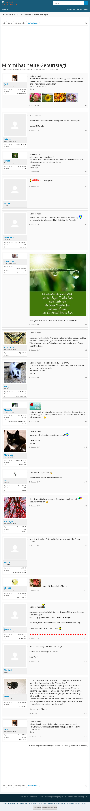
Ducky (7, 480)
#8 (86, 378)
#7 (86, 350)
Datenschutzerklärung (74, 796)
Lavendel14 (9, 237)
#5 (86, 224)
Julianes (7, 139)
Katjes (7, 161)
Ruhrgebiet (22, 638)
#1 (86, 105)
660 (25, 146)
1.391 (24, 595)
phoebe (7, 588)
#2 (86, 130)
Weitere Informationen (49, 807)
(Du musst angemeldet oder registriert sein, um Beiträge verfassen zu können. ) (58, 746)
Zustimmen (37, 807)
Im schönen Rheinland (19, 396)
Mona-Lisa (8, 455)
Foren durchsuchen (11, 14)
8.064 (24, 355)
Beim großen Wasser (19, 572)
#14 (85, 590)
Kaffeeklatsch (25, 69)
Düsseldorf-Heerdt (20, 597)
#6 (86, 325)
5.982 (24, 245)
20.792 (24, 417)
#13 (85, 546)
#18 (85, 736)
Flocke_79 (8, 521)
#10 (85, 447)
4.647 (24, 636)
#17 (85, 713)
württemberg (21, 93)
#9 (86, 421)
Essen (24, 531)
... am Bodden (21, 464)
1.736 (24, 529)
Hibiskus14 (9, 347)
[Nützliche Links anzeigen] (86, 23)
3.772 (24, 488)
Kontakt (33, 796)
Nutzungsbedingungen (54, 796)
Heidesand (9, 261)
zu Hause (23, 247)
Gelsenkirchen (21, 273)
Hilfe (41, 796)
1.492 (24, 570)
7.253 (24, 394)
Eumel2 (7, 629)
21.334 (24, 168)
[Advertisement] (45, 43)
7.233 (24, 704)
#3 (86, 172)
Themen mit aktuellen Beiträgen (34, 14)
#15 (85, 638)
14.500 (24, 91)
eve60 (7, 563)
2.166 (24, 271)
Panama (23, 490)
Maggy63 (8, 410)
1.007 (24, 462)
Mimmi (7, 697)
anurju (7, 386)
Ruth (45, 69)
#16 (85, 661)
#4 (86, 186)
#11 (85, 482)
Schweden (22, 706)
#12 (85, 506)
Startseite (24, 796)
